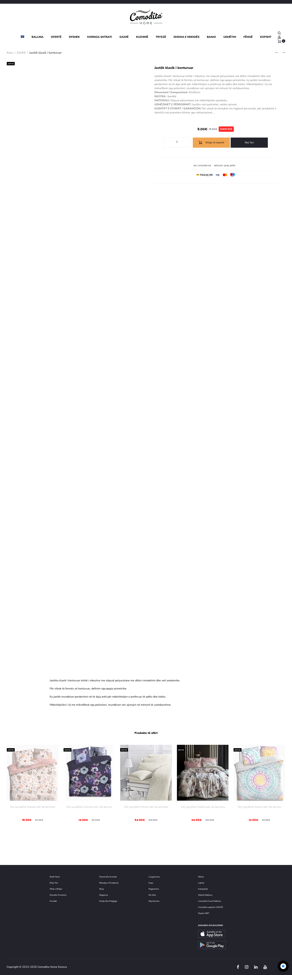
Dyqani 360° (203, 913)
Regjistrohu (154, 889)
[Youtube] (265, 967)
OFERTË (56, 37)
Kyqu (151, 882)
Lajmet (201, 882)
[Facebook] (238, 967)
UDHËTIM (229, 37)
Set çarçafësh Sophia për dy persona (203, 807)
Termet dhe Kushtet (108, 876)
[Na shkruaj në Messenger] (283, 966)
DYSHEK (74, 37)
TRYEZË (161, 37)
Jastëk (232, 165)
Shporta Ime (154, 901)
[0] (279, 41)
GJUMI (21, 53)
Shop (101, 889)
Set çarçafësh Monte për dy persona (146, 807)
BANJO (211, 37)
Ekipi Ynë (54, 882)
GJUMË (124, 37)
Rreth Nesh (55, 876)
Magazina (103, 895)
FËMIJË (248, 37)
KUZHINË (142, 37)
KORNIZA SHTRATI (99, 37)
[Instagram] (246, 967)
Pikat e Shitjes (56, 889)
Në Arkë (152, 895)
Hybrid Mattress (205, 895)
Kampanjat (203, 889)
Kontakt (53, 901)
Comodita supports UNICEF (210, 907)
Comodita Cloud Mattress (209, 901)
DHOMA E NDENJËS (186, 37)
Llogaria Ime (154, 876)
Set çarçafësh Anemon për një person (89, 807)
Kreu (10, 53)
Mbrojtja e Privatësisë (108, 882)
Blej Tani (249, 142)
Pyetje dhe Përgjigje (108, 901)
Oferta (201, 876)
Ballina (37, 37)
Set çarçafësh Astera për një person (259, 807)
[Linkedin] (256, 967)
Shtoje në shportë (214, 142)
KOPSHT (265, 37)
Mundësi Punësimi (58, 895)
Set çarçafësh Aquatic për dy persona (32, 807)
